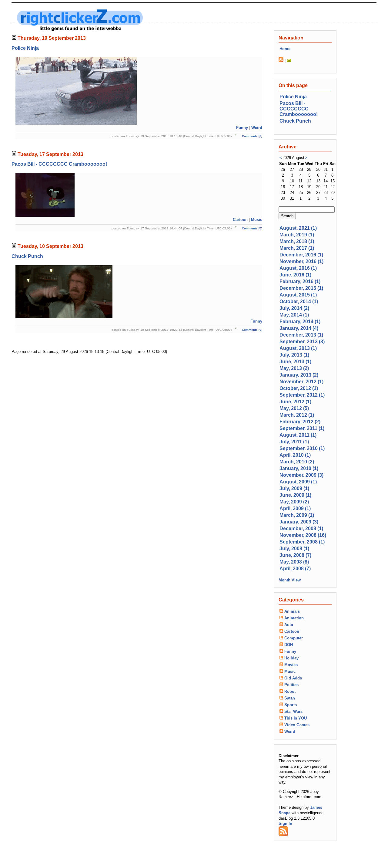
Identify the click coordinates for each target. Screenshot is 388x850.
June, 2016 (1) (295, 274)
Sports (290, 705)
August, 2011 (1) (297, 435)
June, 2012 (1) (295, 401)
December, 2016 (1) (301, 254)
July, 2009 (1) (294, 488)
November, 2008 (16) (302, 535)
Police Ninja (25, 48)
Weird (256, 127)
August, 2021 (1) (298, 228)
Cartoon (240, 219)
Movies (291, 664)
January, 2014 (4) (298, 328)
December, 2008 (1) (301, 528)
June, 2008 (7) (295, 555)
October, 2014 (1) (298, 301)
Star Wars (293, 711)
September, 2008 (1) (302, 541)
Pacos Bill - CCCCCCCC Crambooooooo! (59, 164)
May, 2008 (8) (294, 561)
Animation (294, 618)
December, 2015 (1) (301, 288)
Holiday (291, 658)
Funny (242, 127)
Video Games (296, 725)
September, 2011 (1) (301, 428)
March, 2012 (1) (296, 415)
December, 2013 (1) (301, 334)
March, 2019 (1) (296, 234)
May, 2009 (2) (294, 501)
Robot (290, 691)
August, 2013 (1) (298, 348)
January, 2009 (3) (298, 521)
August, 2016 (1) (298, 268)
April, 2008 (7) (295, 568)
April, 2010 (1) (295, 455)
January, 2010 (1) (298, 468)
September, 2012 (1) (302, 395)
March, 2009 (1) (296, 515)
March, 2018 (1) (296, 241)
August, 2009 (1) (298, 481)
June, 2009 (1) (295, 495)
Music (256, 219)
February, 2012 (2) (299, 421)
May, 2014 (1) (294, 314)
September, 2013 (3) (302, 341)
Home (284, 48)
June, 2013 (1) (295, 361)
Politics (291, 684)
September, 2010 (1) (302, 448)
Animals (292, 611)
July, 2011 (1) (294, 441)
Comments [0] (252, 136)
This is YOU (295, 718)
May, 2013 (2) (294, 368)
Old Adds (293, 678)
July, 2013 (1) (294, 354)
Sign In (285, 823)
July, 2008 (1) (294, 548)
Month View (290, 580)
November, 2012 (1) (301, 381)
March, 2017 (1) (296, 248)
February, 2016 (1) (299, 281)
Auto (288, 624)
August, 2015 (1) (298, 294)
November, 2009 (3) (301, 475)
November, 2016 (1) (301, 261)
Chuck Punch (27, 256)
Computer (293, 638)
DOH (288, 644)
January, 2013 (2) (298, 375)
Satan (289, 698)
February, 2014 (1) (299, 321)
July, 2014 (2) (294, 308)
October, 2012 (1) (298, 388)
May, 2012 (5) (294, 408)
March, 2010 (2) (296, 461)
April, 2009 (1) (295, 508)
